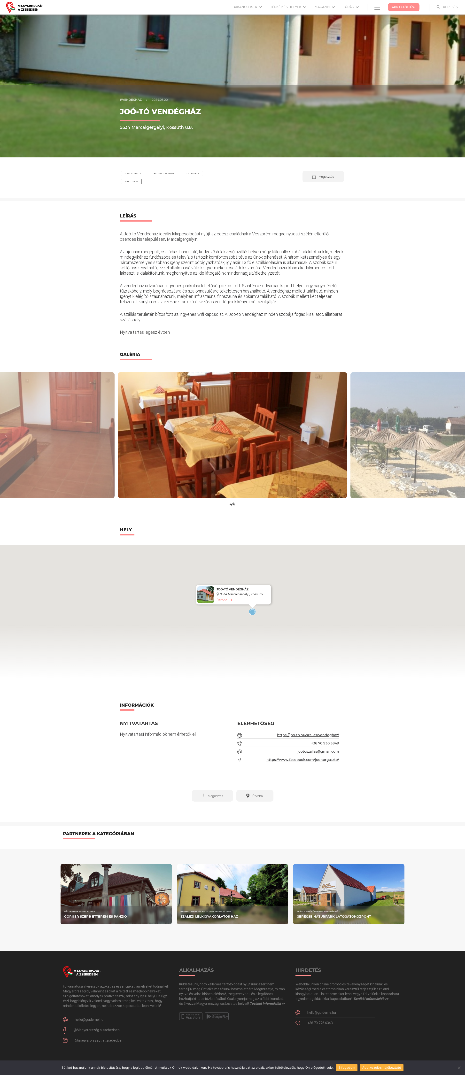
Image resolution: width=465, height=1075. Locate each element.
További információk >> (267, 1003)
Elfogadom (347, 1067)
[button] (323, 176)
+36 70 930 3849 (325, 743)
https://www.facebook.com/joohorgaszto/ (302, 760)
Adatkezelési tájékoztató (381, 1067)
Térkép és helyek (286, 7)
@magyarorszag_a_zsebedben (99, 1040)
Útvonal (222, 600)
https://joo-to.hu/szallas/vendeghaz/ (308, 735)
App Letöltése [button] (404, 7)
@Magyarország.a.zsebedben (97, 1030)
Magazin (323, 7)
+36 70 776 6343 (320, 1023)
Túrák (349, 7)
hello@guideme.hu (89, 1019)
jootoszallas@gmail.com (318, 751)
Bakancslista (245, 7)
